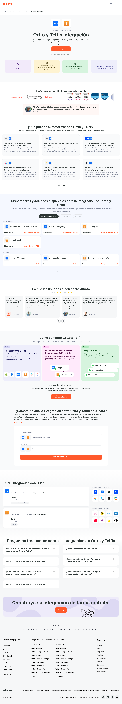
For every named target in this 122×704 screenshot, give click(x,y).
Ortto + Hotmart (37, 648)
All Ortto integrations (38, 645)
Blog (98, 648)
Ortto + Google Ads (38, 669)
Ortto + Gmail (36, 655)
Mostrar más (61, 185)
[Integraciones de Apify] (116, 499)
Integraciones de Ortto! (32, 233)
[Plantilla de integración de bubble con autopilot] (101, 169)
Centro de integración (9, 11)
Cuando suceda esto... (27, 433)
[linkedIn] (108, 697)
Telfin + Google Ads (62, 669)
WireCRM (6, 649)
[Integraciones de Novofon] (109, 520)
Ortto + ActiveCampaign (40, 659)
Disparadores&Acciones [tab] (49, 216)
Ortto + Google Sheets (39, 652)
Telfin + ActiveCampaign (64, 659)
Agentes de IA (101, 672)
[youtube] (112, 697)
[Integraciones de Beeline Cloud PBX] (102, 513)
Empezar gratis (61, 396)
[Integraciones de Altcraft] (102, 499)
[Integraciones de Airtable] (95, 499)
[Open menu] (117, 4)
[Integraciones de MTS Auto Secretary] (95, 520)
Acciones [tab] (78, 216)
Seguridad (105, 690)
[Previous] (59, 321)
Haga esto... (23, 444)
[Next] (63, 321)
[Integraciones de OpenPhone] (116, 520)
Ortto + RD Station (38, 662)
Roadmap (100, 662)
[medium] (117, 697)
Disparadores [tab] (65, 216)
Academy (100, 655)
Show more (7, 675)
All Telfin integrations (62, 645)
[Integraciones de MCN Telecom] (116, 513)
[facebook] (103, 697)
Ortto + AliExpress (38, 665)
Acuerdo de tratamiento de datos (61, 690)
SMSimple (6, 659)
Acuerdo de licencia (27, 690)
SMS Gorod (7, 656)
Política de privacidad (42, 690)
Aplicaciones (20, 11)
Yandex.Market (8, 663)
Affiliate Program (102, 668)
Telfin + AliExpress (62, 665)
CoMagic (6, 652)
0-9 (24, 629)
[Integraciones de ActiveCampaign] (95, 492)
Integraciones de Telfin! (109, 233)
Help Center (101, 652)
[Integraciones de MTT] (102, 520)
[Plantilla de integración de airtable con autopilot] (20, 169)
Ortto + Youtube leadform (40, 672)
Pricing (99, 645)
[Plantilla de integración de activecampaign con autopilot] (101, 145)
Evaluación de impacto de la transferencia (86, 690)
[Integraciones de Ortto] (102, 492)
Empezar (61, 610)
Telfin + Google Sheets (63, 652)
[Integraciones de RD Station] (109, 492)
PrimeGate (7, 646)
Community (101, 665)
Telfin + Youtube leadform (64, 672)
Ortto (27, 11)
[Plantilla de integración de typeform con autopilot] (20, 145)
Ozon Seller (7, 670)
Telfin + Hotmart (61, 648)
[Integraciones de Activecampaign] (116, 492)
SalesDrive (7, 666)
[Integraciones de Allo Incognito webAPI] (95, 513)
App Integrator (102, 658)
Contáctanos (115, 690)
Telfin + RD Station (62, 662)
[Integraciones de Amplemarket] (109, 499)
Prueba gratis (61, 49)
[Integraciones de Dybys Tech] (109, 513)
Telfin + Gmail (60, 655)
